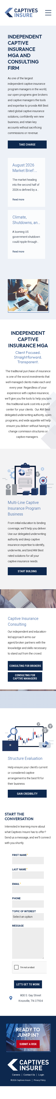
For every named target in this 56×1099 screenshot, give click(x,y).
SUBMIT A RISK (28, 1044)
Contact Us (29, 1074)
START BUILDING (27, 571)
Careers (16, 1074)
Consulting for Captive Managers (25, 677)
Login (41, 1074)
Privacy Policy (40, 1080)
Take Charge (27, 144)
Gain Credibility (27, 793)
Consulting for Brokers (25, 665)
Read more (18, 199)
